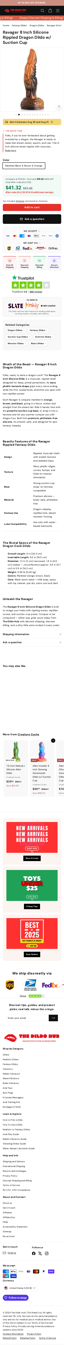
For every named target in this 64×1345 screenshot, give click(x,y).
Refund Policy (10, 1338)
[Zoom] (59, 107)
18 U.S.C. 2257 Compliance (16, 1190)
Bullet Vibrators (11, 1083)
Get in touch (9, 1207)
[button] (32, 233)
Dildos (6, 1054)
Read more (10, 150)
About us (7, 1203)
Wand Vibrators (11, 1078)
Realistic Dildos (11, 1059)
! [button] (51, 122)
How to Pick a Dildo (13, 1120)
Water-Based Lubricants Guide (19, 1148)
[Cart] (50, 10)
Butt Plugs (8, 1092)
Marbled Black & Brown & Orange (24, 165)
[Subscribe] (53, 1018)
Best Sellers (32, 954)
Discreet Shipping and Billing (17, 1180)
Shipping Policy (28, 1338)
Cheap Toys (32, 906)
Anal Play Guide (11, 1134)
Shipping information (16, 634)
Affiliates (7, 1212)
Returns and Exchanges (14, 1171)
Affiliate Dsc (9, 1217)
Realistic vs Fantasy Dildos (16, 1129)
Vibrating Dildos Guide (14, 1143)
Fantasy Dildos (10, 1064)
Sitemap (7, 1231)
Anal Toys (7, 1088)
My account (9, 1236)
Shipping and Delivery (14, 1161)
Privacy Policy (10, 1175)
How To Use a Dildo (12, 1124)
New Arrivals (32, 858)
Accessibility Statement (15, 1226)
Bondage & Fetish (12, 1107)
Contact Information (13, 1333)
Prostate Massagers (13, 1097)
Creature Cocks (28, 734)
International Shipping (14, 1166)
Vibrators (8, 1069)
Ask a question (12, 642)
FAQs (5, 1222)
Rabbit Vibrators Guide (15, 1139)
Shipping (20, 201)
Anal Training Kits (11, 1102)
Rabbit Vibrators (11, 1073)
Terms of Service (11, 1185)
